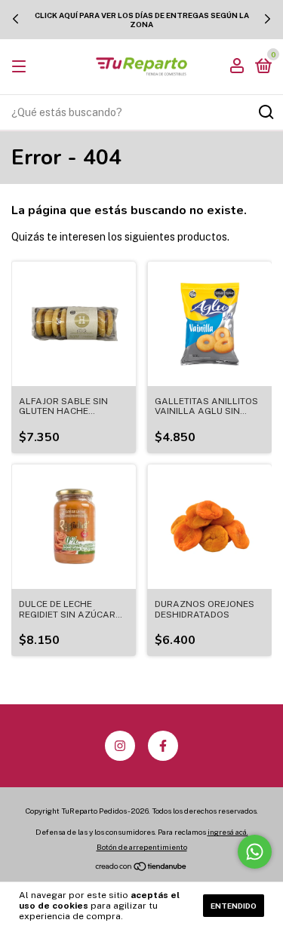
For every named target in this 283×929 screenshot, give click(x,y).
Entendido (234, 905)
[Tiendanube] (141, 868)
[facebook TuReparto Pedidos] (163, 746)
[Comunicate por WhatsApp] (255, 852)
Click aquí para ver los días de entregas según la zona (142, 20)
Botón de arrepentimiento (142, 846)
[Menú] (21, 67)
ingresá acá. (228, 831)
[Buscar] (265, 112)
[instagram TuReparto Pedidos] (120, 746)
